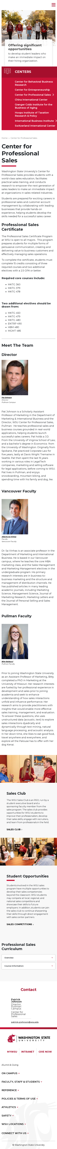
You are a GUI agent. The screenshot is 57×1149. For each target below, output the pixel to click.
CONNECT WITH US (14, 1133)
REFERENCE (9, 1090)
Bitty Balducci (7, 662)
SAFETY (6, 1115)
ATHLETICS (9, 1107)
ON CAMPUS (9, 1073)
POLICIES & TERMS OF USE (19, 1098)
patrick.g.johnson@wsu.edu (25, 1022)
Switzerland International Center (35, 125)
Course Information (14, 966)
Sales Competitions (20, 924)
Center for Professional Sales (33, 94)
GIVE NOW (45, 1051)
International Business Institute (34, 120)
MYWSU (12, 1051)
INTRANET (27, 1051)
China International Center (31, 99)
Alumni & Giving (10, 1065)
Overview (9, 958)
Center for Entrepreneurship (32, 89)
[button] (53, 5)
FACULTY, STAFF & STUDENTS (21, 1081)
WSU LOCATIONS (13, 1124)
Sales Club (14, 829)
